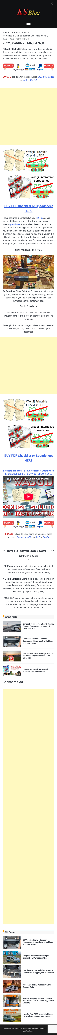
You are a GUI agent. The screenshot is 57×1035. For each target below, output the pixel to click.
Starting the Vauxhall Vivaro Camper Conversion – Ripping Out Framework (38, 971)
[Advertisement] (28, 116)
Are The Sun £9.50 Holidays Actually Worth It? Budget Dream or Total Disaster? (38, 655)
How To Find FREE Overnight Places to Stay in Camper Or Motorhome (38, 1015)
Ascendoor (42, 1028)
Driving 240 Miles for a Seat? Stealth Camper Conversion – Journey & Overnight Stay (38, 626)
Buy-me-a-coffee (46, 77)
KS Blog (19, 1028)
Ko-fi (25, 80)
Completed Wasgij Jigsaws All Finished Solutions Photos (35, 670)
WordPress (29, 1031)
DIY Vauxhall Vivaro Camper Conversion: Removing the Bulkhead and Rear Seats (38, 641)
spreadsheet (15, 224)
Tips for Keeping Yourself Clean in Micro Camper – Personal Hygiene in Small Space (38, 1000)
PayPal (33, 80)
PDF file (39, 218)
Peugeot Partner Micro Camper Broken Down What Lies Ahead (36, 957)
